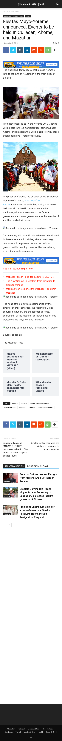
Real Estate (48, 728)
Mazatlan (15, 11)
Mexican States (34, 728)
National (7, 481)
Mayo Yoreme (9, 407)
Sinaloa (32, 407)
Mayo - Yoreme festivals (39, 403)
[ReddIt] (41, 50)
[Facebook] (6, 50)
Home (5, 11)
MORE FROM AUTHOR (37, 466)
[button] (5, 4)
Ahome (14, 403)
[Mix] (34, 50)
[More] (54, 50)
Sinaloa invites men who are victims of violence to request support (45, 446)
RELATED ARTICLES (14, 466)
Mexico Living (29, 732)
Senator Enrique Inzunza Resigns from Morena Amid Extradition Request (38, 478)
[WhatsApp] (48, 50)
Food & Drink (51, 732)
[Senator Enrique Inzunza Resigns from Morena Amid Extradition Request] (10, 478)
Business (9, 732)
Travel (28, 16)
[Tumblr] (20, 50)
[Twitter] (13, 50)
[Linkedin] (27, 50)
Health (40, 732)
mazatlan (22, 407)
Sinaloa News (18, 16)
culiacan (24, 403)
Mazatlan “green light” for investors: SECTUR (30, 276)
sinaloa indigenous (45, 407)
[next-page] (10, 525)
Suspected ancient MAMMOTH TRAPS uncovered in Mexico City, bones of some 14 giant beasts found (15, 449)
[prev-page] (5, 525)
